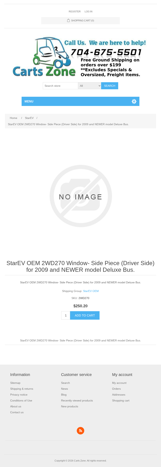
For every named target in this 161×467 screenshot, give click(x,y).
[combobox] (60, 85)
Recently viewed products (77, 400)
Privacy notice (18, 394)
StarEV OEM (91, 291)
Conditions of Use (21, 400)
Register (75, 11)
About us (15, 406)
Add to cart (85, 315)
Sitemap (15, 382)
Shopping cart (120, 400)
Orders (116, 388)
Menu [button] (29, 101)
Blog (64, 394)
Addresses (118, 394)
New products (69, 406)
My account (119, 382)
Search (109, 85)
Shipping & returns (21, 388)
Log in (88, 11)
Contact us (17, 412)
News (64, 388)
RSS (80, 430)
